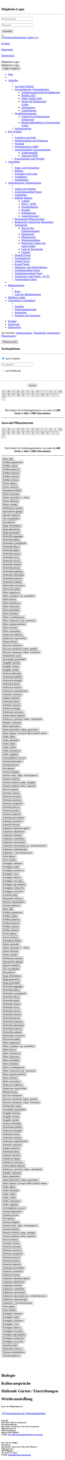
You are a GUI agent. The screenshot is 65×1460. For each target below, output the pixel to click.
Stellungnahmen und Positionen (31, 140)
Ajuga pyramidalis (11, 532)
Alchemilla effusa (11, 547)
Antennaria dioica (11, 701)
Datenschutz (14, 327)
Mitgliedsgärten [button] (16, 285)
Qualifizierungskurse (25, 113)
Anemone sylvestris (12, 694)
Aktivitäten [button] (14, 161)
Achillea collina (10, 466)
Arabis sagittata (10, 754)
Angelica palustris (11, 698)
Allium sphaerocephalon (14, 624)
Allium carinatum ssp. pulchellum (19, 596)
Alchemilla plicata (11, 568)
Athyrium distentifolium (14, 902)
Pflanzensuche (10, 342)
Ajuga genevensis (11, 529)
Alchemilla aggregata (13, 536)
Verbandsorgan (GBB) (26, 146)
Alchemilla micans (11, 561)
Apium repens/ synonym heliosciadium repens (25, 733)
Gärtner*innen (22, 261)
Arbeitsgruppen (24, 332)
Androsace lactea (11, 684)
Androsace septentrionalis (15, 691)
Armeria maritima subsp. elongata (19, 782)
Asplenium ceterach (12, 835)
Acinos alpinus (10, 483)
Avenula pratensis (11, 905)
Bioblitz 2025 (28, 95)
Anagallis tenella (10, 670)
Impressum (14, 324)
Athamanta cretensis (13, 898)
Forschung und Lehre (26, 173)
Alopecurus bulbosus (13, 634)
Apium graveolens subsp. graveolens (20, 729)
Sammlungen (21, 179)
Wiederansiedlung (30, 240)
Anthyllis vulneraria (12, 722)
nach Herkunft (13, 370)
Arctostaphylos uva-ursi (14, 758)
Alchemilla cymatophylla (14, 543)
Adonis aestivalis (11, 494)
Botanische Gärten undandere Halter (33, 245)
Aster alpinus (9, 856)
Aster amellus (9, 860)
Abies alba (8, 459)
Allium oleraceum (11, 606)
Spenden (19, 306)
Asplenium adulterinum (14, 831)
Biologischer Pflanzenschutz (29, 219)
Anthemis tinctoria (11, 705)
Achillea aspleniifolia (12, 462)
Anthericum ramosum (13, 712)
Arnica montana (10, 789)
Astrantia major (10, 895)
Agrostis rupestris (11, 515)
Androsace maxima (12, 687)
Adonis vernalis (10, 504)
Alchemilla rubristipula (13, 575)
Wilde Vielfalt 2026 (31, 98)
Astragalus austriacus (13, 870)
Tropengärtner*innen (26, 279)
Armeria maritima (11, 779)
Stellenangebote (23, 128)
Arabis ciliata (9, 743)
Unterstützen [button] (15, 300)
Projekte (25, 210)
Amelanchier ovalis (12, 656)
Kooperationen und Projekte (29, 158)
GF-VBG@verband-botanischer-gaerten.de (25, 1435)
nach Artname (13, 358)
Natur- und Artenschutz (27, 167)
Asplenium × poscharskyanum (17, 853)
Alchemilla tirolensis (12, 578)
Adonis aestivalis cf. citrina (16, 497)
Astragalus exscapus (13, 881)
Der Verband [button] (15, 131)
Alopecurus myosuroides (14, 638)
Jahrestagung (28, 107)
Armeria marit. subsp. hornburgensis (20, 775)
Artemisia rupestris (12, 814)
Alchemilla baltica (11, 539)
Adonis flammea (10, 501)
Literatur (25, 252)
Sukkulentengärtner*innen (28, 273)
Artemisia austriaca (12, 800)
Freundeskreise (22, 258)
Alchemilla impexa (11, 554)
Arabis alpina (9, 736)
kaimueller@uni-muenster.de (19, 1455)
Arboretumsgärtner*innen (28, 191)
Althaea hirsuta (10, 641)
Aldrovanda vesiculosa (13, 585)
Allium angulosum (11, 592)
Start (10, 74)
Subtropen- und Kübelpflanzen (31, 267)
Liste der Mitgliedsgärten (28, 294)
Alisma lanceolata (11, 589)
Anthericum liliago (11, 708)
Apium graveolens (11, 726)
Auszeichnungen (23, 149)
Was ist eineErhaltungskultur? (30, 229)
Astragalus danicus (12, 877)
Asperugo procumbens (13, 817)
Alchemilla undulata (12, 582)
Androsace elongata (12, 680)
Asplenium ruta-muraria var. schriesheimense (24, 845)
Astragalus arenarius (12, 863)
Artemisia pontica (11, 810)
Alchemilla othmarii (12, 564)
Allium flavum (9, 599)
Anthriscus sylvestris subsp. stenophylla (22, 719)
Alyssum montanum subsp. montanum (21, 652)
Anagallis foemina (11, 663)
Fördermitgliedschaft (25, 309)
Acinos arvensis (10, 487)
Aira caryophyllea (11, 518)
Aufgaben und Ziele (25, 137)
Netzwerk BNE (29, 155)
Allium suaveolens (11, 631)
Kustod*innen (22, 264)
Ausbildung (21, 176)
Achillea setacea (11, 476)
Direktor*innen (23, 255)
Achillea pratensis (11, 469)
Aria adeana (8, 768)
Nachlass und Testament (27, 315)
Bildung (19, 170)
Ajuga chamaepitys (12, 525)
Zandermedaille (29, 152)
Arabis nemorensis (12, 751)
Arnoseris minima (11, 793)
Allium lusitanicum (11, 603)
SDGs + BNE (28, 203)
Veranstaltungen (23, 89)
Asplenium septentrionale (15, 849)
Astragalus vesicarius (13, 891)
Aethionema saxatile (12, 508)
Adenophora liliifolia (12, 490)
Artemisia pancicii (11, 807)
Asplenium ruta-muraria (14, 842)
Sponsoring (21, 312)
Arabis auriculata (11, 740)
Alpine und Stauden (25, 188)
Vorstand (19, 143)
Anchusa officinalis (12, 673)
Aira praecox (9, 522)
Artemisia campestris (13, 803)
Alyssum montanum (12, 645)
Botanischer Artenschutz (27, 222)
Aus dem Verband (24, 86)
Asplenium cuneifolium (13, 838)
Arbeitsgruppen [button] (16, 182)
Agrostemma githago (13, 511)
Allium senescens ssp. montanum (19, 620)
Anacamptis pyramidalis (14, 659)
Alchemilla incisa (11, 557)
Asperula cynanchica (13, 821)
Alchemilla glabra (11, 550)
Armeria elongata (11, 772)
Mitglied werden (16, 297)
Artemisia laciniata (11, 796)
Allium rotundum (10, 613)
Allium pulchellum (11, 610)
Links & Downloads (32, 249)
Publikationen (28, 213)
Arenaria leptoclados (12, 761)
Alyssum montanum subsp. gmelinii (20, 649)
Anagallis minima (11, 666)
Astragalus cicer (10, 874)
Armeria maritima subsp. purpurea (19, 786)
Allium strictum (10, 627)
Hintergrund (27, 234)
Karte (17, 291)
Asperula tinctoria (11, 824)
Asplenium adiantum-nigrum (16, 828)
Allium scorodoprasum (13, 617)
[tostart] (2, 35)
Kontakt (12, 321)
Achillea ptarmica (11, 473)
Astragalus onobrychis (13, 888)
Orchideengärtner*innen (27, 270)
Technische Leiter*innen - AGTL (32, 276)
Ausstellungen (28, 110)
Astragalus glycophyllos (14, 884)
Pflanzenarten (28, 237)
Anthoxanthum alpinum (14, 715)
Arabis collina (9, 747)
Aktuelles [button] (13, 80)
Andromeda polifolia (12, 677)
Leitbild (25, 200)
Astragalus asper (11, 867)
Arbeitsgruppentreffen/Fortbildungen (40, 92)
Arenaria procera (10, 765)
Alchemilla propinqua (13, 571)
